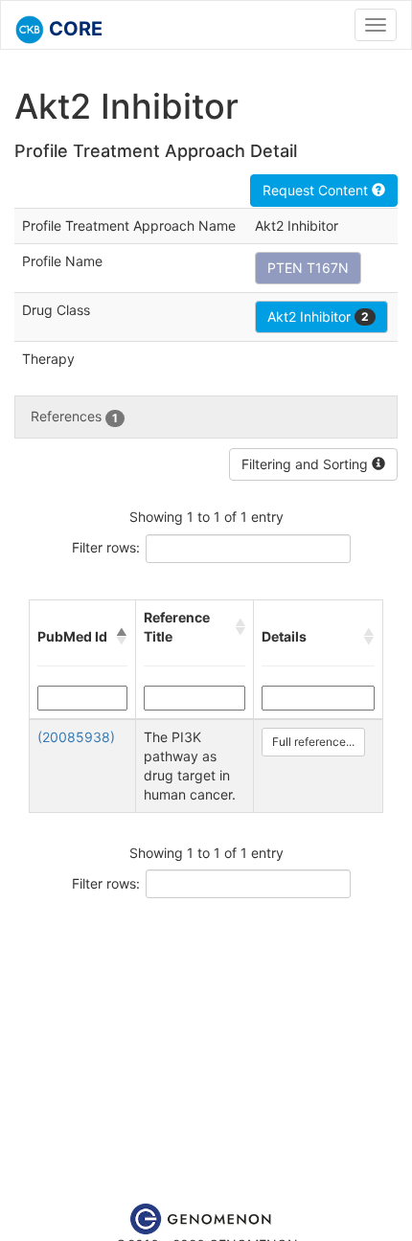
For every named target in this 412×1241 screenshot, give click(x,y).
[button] (121, 636)
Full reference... (313, 741)
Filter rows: (106, 547)
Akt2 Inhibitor (318, 316)
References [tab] (74, 416)
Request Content (317, 190)
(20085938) (76, 737)
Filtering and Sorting (306, 464)
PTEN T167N (308, 267)
